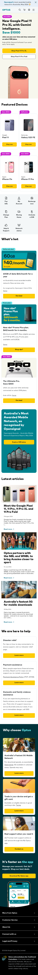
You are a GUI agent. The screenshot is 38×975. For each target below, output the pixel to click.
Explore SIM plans (19, 442)
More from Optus (9, 913)
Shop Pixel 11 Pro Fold (19, 56)
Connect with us (9, 934)
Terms (5, 344)
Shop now (9, 144)
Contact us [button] (19, 849)
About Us (6, 927)
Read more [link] (8, 529)
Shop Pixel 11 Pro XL (19, 51)
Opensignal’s (9, 2)
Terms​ (5, 291)
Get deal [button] (19, 296)
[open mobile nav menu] (33, 10)
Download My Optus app (19, 876)
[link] (24, 10)
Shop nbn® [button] (19, 349)
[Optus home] (6, 10)
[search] (19, 10)
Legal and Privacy (9, 941)
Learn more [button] (19, 655)
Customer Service (10, 920)
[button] (35, 2)
